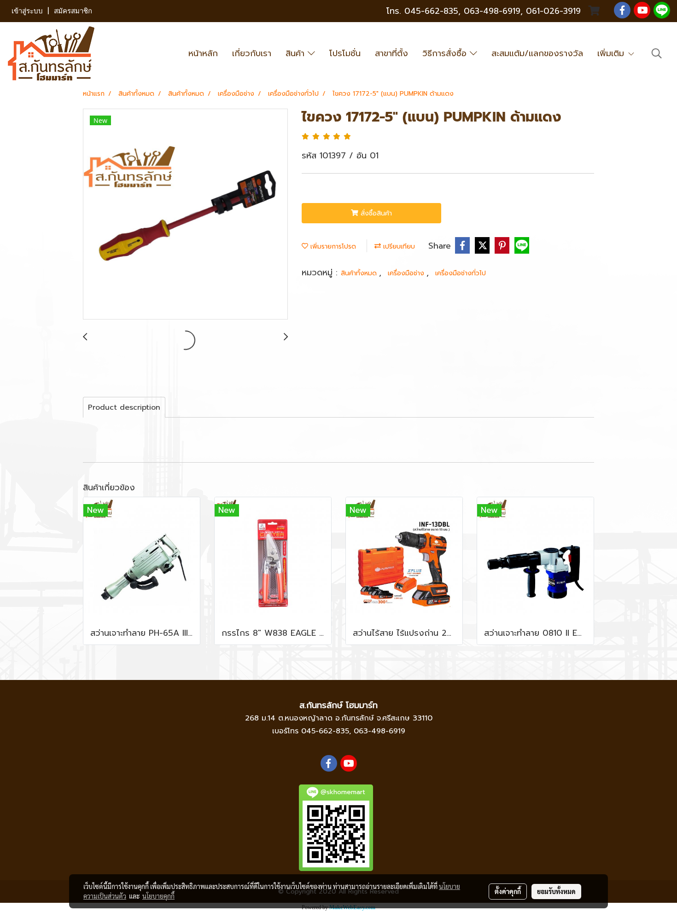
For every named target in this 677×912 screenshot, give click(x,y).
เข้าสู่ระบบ (27, 11)
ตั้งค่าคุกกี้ (508, 891)
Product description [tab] (124, 407)
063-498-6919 (379, 731)
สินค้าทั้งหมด (360, 273)
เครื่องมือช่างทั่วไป (460, 273)
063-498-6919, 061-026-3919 (522, 11)
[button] (657, 53)
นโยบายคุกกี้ (158, 896)
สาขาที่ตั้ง (391, 53)
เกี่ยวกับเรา (251, 53)
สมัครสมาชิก (73, 11)
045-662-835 (431, 11)
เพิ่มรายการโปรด (332, 246)
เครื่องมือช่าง (407, 273)
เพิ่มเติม (612, 53)
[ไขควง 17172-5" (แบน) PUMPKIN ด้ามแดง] (185, 214)
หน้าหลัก (203, 53)
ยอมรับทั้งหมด (556, 891)
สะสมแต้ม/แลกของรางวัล (537, 53)
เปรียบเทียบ (398, 246)
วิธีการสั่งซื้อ (446, 53)
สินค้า (297, 53)
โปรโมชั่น (345, 53)
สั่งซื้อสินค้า (375, 213)
